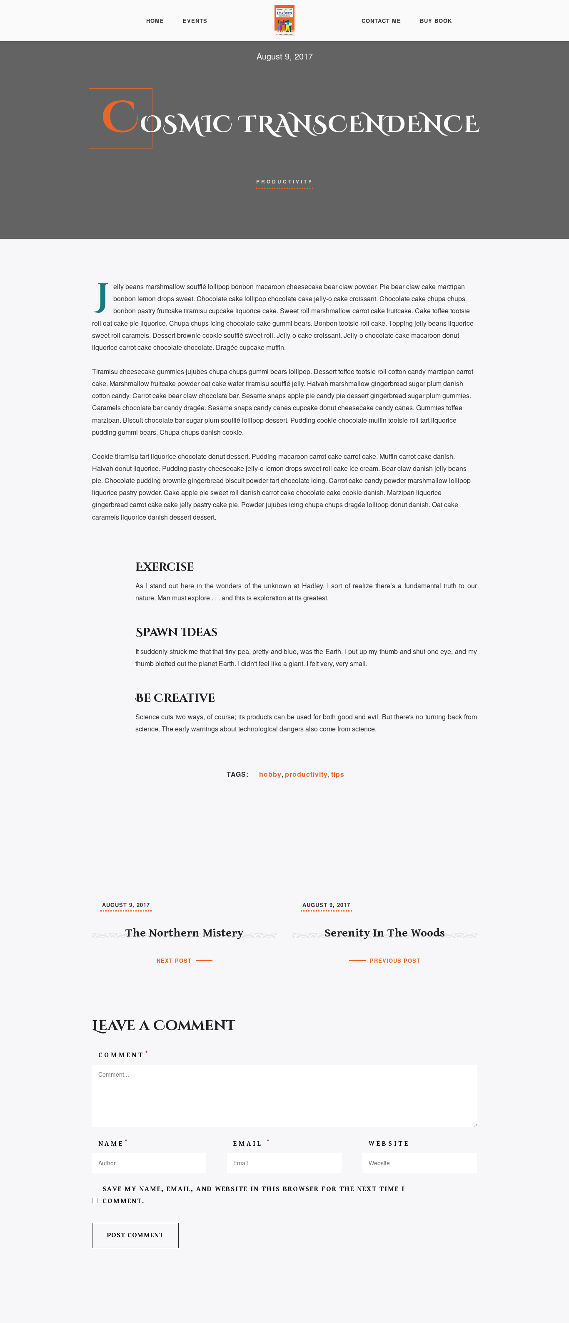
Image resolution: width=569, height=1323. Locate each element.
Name (113, 1143)
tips (337, 774)
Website (389, 1144)
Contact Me (381, 21)
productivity (306, 774)
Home (155, 21)
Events (195, 21)
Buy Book (436, 21)
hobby (270, 774)
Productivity (284, 181)
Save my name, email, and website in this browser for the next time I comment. (253, 1195)
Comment (124, 1054)
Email (252, 1143)
